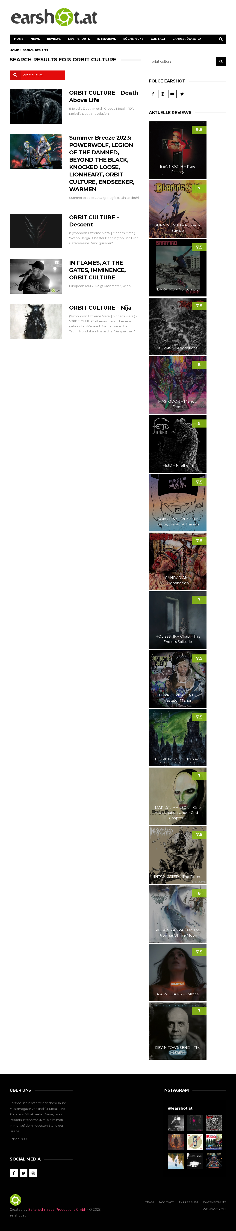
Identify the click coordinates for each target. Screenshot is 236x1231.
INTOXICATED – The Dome (177, 876)
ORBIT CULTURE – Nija (100, 307)
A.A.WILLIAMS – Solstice (177, 994)
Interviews (106, 39)
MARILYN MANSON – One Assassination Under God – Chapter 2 (178, 812)
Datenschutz (214, 1202)
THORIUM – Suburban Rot (177, 759)
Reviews (54, 39)
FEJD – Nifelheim (178, 465)
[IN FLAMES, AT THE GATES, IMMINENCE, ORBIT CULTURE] (36, 276)
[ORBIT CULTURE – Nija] (36, 321)
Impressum (188, 1202)
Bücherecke (133, 39)
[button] (176, 1123)
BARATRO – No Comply (177, 289)
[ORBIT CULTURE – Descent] (36, 231)
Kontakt (166, 1202)
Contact (158, 39)
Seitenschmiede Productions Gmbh (57, 1210)
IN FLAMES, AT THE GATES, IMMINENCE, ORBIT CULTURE (97, 270)
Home (18, 39)
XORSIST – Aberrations (177, 348)
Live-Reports (79, 39)
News (35, 39)
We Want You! (214, 1209)
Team (149, 1202)
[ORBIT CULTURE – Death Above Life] (36, 106)
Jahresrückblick (187, 39)
